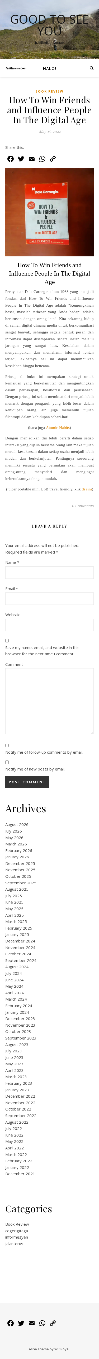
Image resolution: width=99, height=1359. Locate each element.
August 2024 (17, 966)
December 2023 (20, 1018)
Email (11, 588)
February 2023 (18, 1083)
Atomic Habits (58, 427)
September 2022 (20, 1115)
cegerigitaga (16, 1230)
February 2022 (18, 1160)
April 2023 (14, 1070)
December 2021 (20, 1173)
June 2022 (14, 1135)
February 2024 (18, 1005)
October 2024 (18, 953)
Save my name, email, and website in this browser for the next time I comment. (42, 651)
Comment (14, 664)
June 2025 (14, 902)
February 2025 (18, 928)
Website (13, 614)
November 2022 (20, 1102)
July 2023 (13, 1050)
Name (12, 562)
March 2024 (16, 999)
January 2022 (17, 1167)
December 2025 (20, 863)
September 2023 (20, 1038)
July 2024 (13, 973)
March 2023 (16, 1076)
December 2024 (20, 941)
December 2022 (20, 1096)
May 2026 (14, 837)
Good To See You (49, 25)
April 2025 (14, 915)
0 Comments (83, 505)
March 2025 (16, 921)
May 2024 (14, 986)
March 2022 (16, 1154)
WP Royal (61, 1349)
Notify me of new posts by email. (35, 769)
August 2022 (17, 1122)
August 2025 (17, 889)
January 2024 (17, 1012)
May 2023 (14, 1063)
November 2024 (20, 947)
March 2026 (16, 843)
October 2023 (18, 1031)
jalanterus (14, 1243)
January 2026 (17, 856)
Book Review (49, 91)
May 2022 (14, 1141)
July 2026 (13, 831)
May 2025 (14, 908)
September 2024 (20, 960)
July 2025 (13, 895)
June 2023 (14, 1057)
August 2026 (17, 824)
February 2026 (18, 850)
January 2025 (17, 934)
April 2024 (14, 992)
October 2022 (18, 1109)
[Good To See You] (15, 68)
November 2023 (20, 1025)
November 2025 (20, 869)
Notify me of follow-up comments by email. (44, 752)
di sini (87, 489)
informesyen (16, 1237)
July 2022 (13, 1128)
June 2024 (14, 979)
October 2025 (18, 876)
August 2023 (17, 1044)
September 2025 (20, 882)
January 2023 (17, 1089)
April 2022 (14, 1147)
